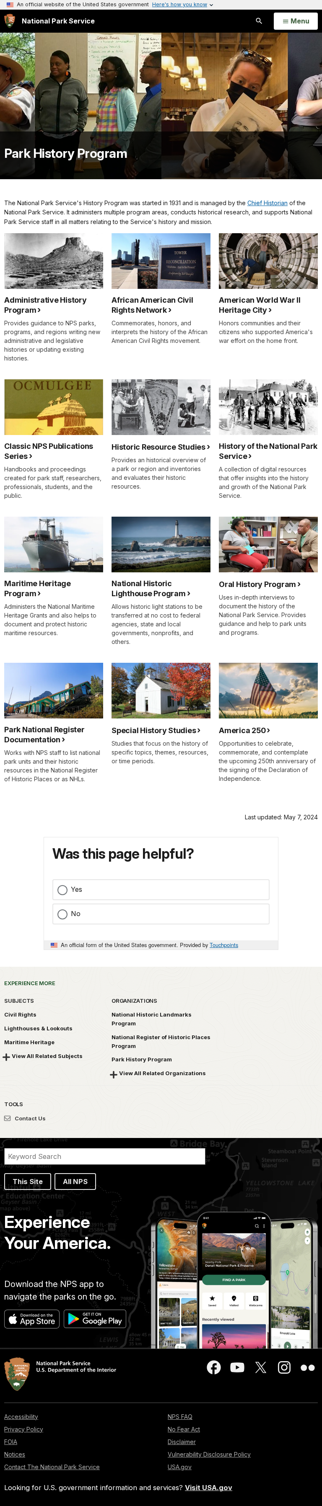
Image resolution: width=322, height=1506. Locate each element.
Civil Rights (20, 1014)
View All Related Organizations (162, 1073)
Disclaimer (182, 1441)
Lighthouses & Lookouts (38, 1028)
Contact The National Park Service (52, 1466)
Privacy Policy (23, 1429)
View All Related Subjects (47, 1056)
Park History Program (65, 153)
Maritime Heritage (29, 1042)
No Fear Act (184, 1429)
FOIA (10, 1441)
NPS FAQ (180, 1416)
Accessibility (21, 1416)
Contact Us (29, 1118)
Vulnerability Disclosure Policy (209, 1454)
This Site (28, 1181)
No (75, 913)
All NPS (75, 1181)
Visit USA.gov (208, 1487)
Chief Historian (267, 202)
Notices (14, 1454)
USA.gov (180, 1466)
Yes (76, 889)
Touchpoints (224, 945)
